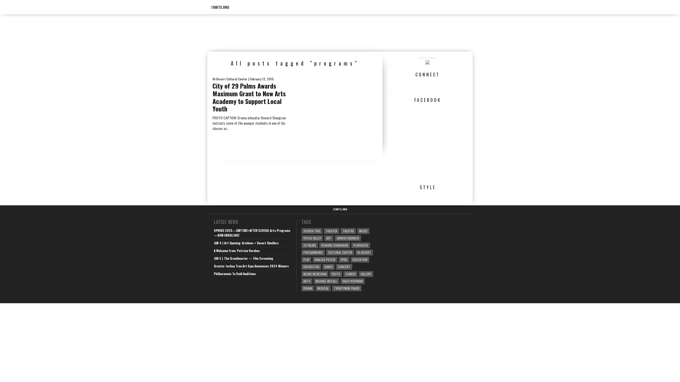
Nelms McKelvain (314, 274)
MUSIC (363, 231)
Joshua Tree (312, 231)
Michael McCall (326, 281)
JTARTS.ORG (220, 7)
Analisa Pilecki (324, 259)
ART (329, 238)
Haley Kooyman (352, 281)
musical (323, 288)
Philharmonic (313, 252)
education (359, 259)
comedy (350, 274)
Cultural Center (340, 252)
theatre (348, 231)
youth (336, 274)
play (306, 259)
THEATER (331, 231)
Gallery (366, 274)
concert (344, 266)
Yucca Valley (312, 238)
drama (307, 288)
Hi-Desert (364, 252)
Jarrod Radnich (348, 238)
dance (328, 266)
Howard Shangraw (334, 245)
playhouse (360, 245)
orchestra (311, 266)
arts (307, 281)
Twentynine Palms (347, 288)
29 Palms (309, 245)
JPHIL (344, 259)
